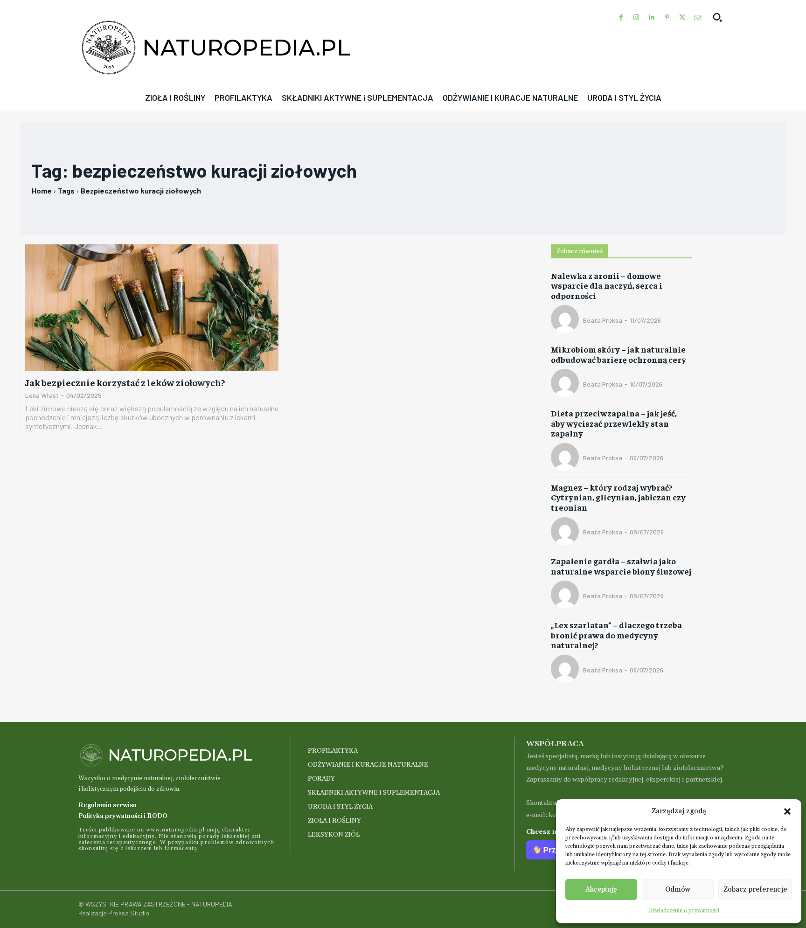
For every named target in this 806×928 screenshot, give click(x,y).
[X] (682, 17)
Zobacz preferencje (755, 889)
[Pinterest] (667, 17)
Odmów (677, 889)
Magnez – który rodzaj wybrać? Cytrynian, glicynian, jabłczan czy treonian (618, 497)
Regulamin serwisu (107, 805)
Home (42, 190)
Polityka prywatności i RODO (122, 816)
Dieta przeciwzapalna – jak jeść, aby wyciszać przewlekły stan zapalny (614, 423)
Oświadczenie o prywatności (683, 910)
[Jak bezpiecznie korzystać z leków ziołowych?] (151, 307)
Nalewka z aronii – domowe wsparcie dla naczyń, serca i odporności (606, 285)
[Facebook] (621, 17)
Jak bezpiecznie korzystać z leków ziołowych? (125, 382)
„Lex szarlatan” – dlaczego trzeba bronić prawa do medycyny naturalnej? (616, 634)
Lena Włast (42, 395)
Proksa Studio (128, 913)
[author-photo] (566, 320)
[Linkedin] (652, 17)
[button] (787, 811)
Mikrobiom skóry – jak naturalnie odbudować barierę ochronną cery (618, 354)
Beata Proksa (602, 320)
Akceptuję (601, 889)
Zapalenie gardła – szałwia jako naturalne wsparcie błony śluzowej (621, 565)
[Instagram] (636, 17)
